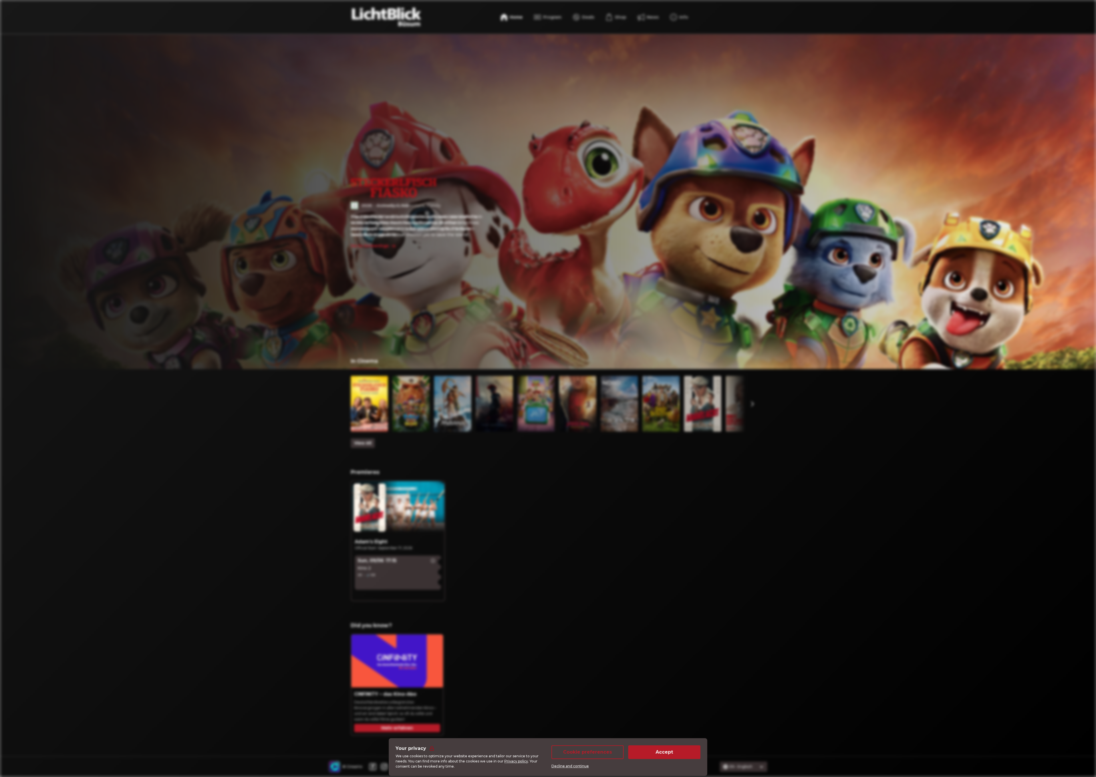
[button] (433, 560)
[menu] (616, 17)
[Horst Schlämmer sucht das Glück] (744, 404)
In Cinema (364, 361)
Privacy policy (516, 761)
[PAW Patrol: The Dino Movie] (411, 404)
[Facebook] (372, 766)
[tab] (364, 361)
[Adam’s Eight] (702, 404)
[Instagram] (384, 766)
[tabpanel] (548, 412)
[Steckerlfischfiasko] (369, 404)
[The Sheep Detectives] (661, 404)
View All (362, 443)
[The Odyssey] (494, 404)
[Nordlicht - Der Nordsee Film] (619, 404)
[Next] (752, 404)
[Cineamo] (334, 766)
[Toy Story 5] (536, 404)
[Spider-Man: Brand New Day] (577, 404)
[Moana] (452, 404)
